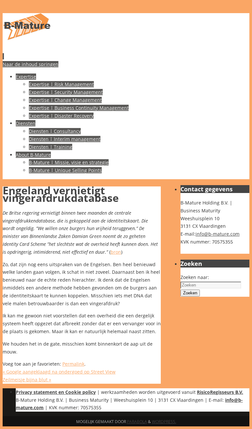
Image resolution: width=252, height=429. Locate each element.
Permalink (73, 364)
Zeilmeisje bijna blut (27, 379)
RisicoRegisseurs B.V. (220, 392)
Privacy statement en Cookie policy (56, 392)
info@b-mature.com (218, 234)
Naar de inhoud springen (30, 64)
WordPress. (164, 421)
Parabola (137, 421)
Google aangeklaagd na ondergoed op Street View (59, 372)
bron (116, 252)
